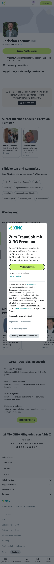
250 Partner (31, 285)
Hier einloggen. (15, 276)
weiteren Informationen (24, 308)
